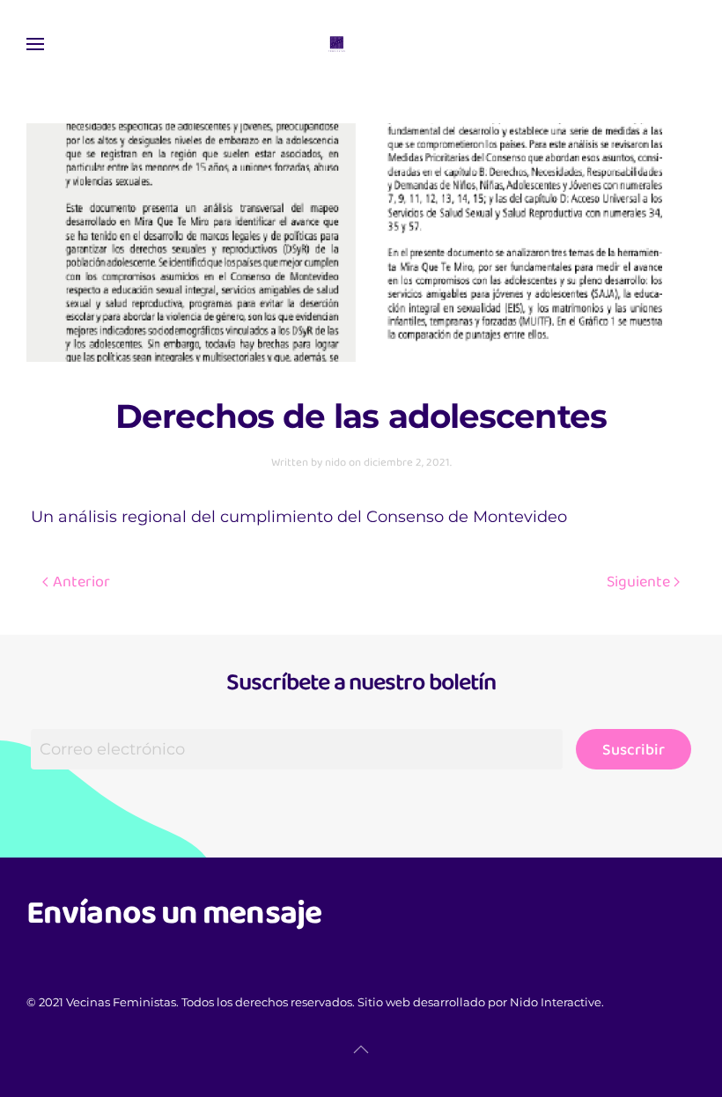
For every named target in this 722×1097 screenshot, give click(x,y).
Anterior (81, 581)
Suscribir (633, 749)
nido (335, 461)
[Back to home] (361, 44)
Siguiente (638, 581)
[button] (35, 44)
